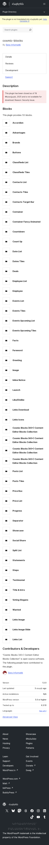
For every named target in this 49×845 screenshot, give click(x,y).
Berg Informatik (13, 44)
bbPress (8, 788)
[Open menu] (45, 4)
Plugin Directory (9, 12)
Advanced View (10, 717)
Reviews (9, 63)
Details (8, 56)
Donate (31, 765)
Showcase (31, 734)
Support (9, 77)
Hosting (6, 743)
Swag (30, 770)
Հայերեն (13, 804)
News (5, 738)
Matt (6, 783)
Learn (5, 756)
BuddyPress (10, 792)
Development (11, 70)
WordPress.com (11, 778)
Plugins (29, 743)
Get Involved (32, 756)
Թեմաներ (31, 738)
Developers (8, 765)
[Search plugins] (30, 29)
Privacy (6, 748)
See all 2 (42, 711)
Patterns (30, 748)
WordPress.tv (10, 770)
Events (29, 761)
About (5, 734)
